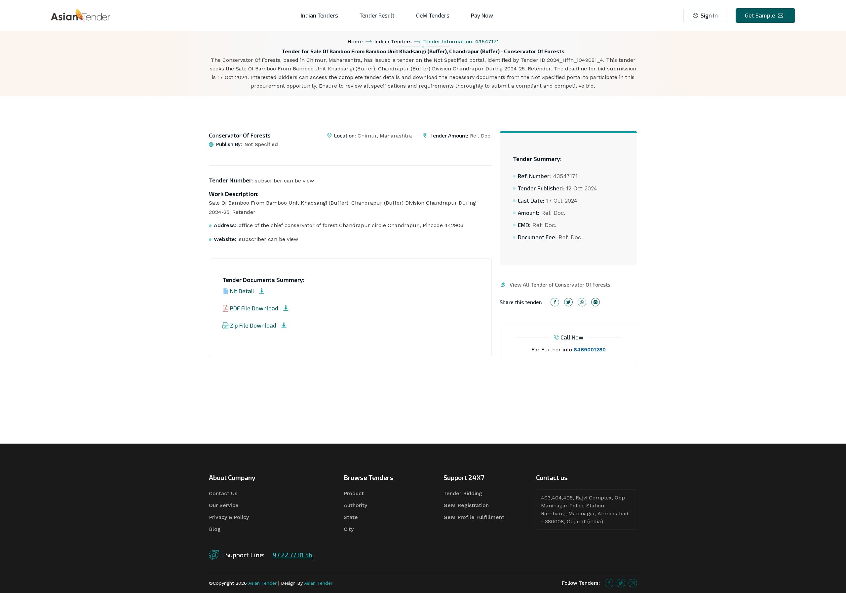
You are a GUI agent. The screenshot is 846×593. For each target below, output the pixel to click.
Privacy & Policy (229, 517)
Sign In (709, 15)
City (349, 529)
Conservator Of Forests (240, 135)
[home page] (80, 15)
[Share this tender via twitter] (568, 302)
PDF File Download (254, 308)
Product (354, 493)
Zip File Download (253, 325)
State (351, 517)
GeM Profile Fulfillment (473, 517)
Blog (215, 529)
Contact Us (223, 493)
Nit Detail (242, 291)
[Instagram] (633, 583)
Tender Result (377, 15)
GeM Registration (466, 505)
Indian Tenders (319, 15)
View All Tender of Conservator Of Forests (560, 284)
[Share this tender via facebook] (555, 302)
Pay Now (482, 15)
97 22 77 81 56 (292, 555)
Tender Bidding (462, 493)
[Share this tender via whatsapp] (582, 302)
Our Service (224, 505)
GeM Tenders (432, 15)
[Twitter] (621, 583)
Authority (355, 505)
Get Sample (760, 15)
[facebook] (609, 583)
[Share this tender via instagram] (595, 302)
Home (355, 41)
